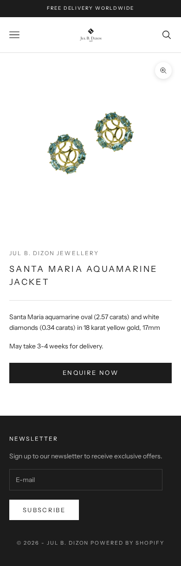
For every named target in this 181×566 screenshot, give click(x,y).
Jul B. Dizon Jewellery (54, 253)
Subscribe (44, 510)
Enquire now (90, 372)
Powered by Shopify (127, 543)
